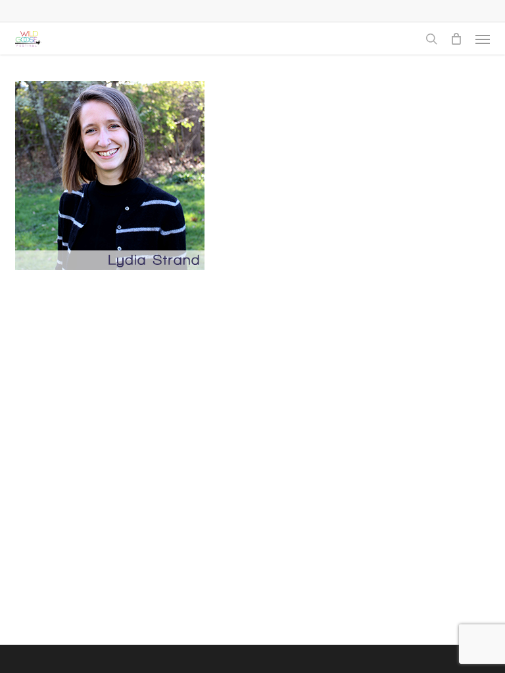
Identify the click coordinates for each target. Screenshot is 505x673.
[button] (482, 38)
